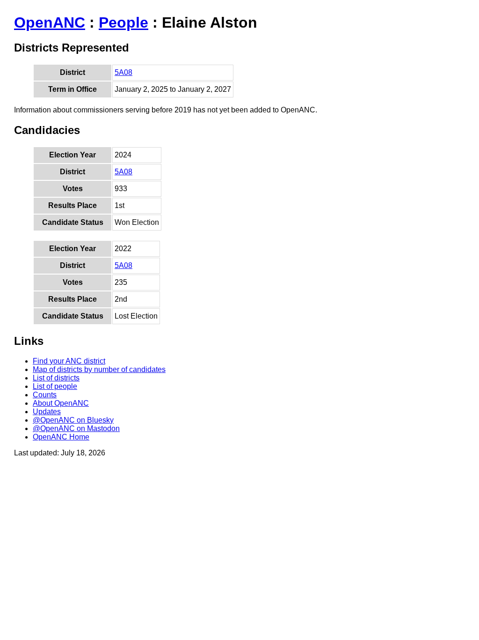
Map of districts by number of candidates (99, 369)
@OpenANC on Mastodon (76, 428)
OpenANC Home (61, 437)
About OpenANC (61, 403)
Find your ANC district (69, 361)
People (123, 22)
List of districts (56, 378)
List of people (55, 386)
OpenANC (49, 22)
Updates (47, 412)
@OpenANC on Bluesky (73, 420)
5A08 (123, 72)
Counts (45, 395)
